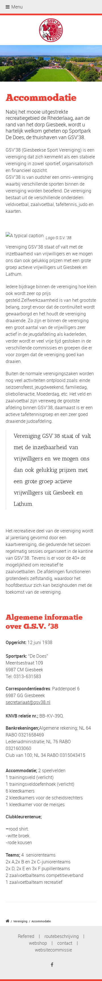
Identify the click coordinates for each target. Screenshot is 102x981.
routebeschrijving (61, 936)
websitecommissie (53, 950)
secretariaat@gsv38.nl (28, 702)
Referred (26, 936)
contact (64, 943)
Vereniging (20, 921)
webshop (38, 943)
